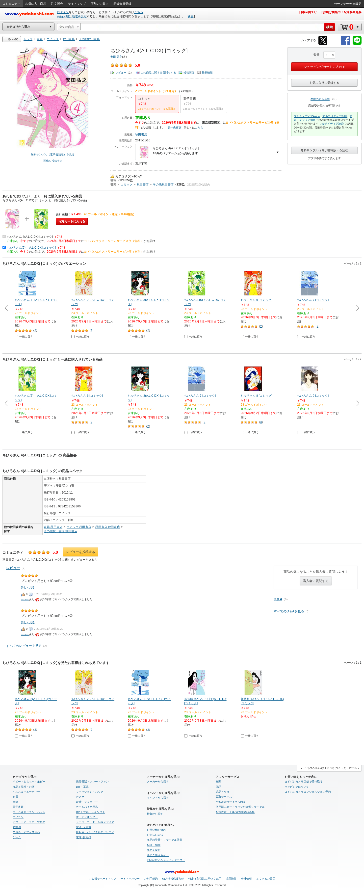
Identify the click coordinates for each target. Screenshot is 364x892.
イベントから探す (158, 797)
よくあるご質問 (265, 878)
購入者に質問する (316, 581)
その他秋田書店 (163, 184)
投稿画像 (188, 72)
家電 (15, 796)
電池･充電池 (83, 827)
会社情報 (246, 878)
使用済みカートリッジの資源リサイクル (240, 806)
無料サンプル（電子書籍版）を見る (53, 154)
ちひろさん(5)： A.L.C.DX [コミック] (31, 247)
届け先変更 (174, 127)
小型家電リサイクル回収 (231, 801)
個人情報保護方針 (173, 878)
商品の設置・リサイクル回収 (164, 839)
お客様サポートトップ (102, 878)
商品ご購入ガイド (158, 855)
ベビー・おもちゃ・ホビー (29, 781)
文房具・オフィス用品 (26, 832)
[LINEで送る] (357, 44)
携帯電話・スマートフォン (92, 781)
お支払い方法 (155, 834)
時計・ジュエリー (87, 801)
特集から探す (155, 813)
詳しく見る (28, 587)
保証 (218, 786)
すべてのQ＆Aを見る (289, 611)
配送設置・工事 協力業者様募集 (235, 812)
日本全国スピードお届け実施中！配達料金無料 (330, 12)
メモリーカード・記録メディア (95, 821)
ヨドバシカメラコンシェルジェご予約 (308, 791)
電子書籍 (18, 806)
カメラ (80, 796)
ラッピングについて (297, 786)
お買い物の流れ (156, 829)
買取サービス (224, 796)
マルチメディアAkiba (307, 116)
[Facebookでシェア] (345, 44)
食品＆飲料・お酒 (23, 786)
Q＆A (278, 599)
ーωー (25, 599)
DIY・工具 (82, 786)
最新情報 (207, 72)
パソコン (18, 816)
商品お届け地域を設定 (72, 16)
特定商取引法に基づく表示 (204, 878)
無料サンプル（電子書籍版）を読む (324, 150)
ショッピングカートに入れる (324, 67)
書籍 (113, 180)
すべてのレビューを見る (24, 646)
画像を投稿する (52, 160)
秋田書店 (141, 134)
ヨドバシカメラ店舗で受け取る (304, 781)
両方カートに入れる (71, 221)
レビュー (120, 72)
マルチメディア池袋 (331, 123)
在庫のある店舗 (320, 99)
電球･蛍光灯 (83, 837)
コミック (126, 184)
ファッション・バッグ (89, 791)
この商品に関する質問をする (158, 72)
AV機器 (17, 827)
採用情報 (231, 878)
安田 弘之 (116, 56)
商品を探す (153, 849)
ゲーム (17, 837)
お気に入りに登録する (324, 82)
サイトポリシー (130, 878)
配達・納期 (153, 844)
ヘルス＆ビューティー (26, 791)
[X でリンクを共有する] (322, 44)
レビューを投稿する (80, 552)
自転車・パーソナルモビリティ (95, 832)
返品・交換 (222, 791)
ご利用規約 (151, 878)
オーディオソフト (87, 816)
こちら (138, 12)
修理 (218, 781)
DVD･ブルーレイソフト (90, 812)
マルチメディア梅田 (334, 116)
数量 (316, 54)
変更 (191, 16)
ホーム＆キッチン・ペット (29, 812)
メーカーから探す (158, 781)
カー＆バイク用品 (87, 806)
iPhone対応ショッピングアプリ (166, 860)
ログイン (63, 12)
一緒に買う (26, 336)
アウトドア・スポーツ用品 (29, 821)
